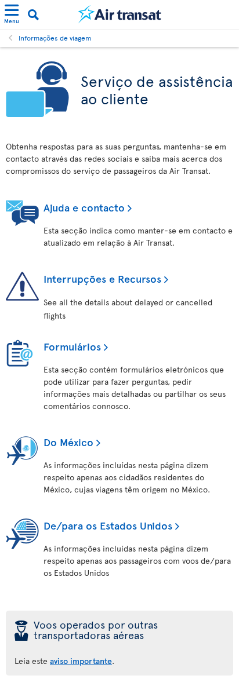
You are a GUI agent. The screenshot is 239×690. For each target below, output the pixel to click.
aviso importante (81, 660)
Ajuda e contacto (84, 207)
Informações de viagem (55, 37)
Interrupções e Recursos (102, 278)
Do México (68, 442)
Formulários (72, 346)
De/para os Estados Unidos (108, 525)
